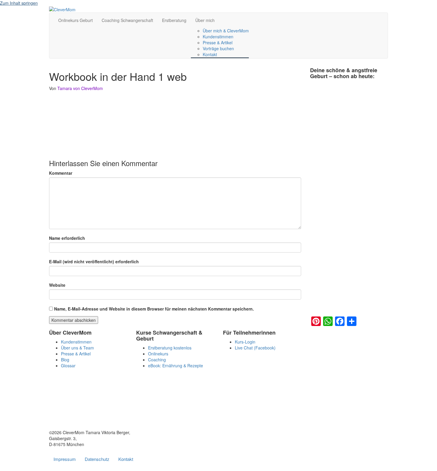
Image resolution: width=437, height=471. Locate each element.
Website (57, 285)
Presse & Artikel (217, 42)
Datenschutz (97, 459)
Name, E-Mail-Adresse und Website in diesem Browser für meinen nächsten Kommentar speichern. (154, 309)
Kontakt (210, 54)
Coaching (157, 360)
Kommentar (60, 173)
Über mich (205, 20)
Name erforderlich (67, 238)
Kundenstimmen (218, 37)
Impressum (65, 459)
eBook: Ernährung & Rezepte (175, 365)
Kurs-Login (245, 342)
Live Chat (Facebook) (255, 348)
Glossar (68, 365)
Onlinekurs (158, 354)
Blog (65, 360)
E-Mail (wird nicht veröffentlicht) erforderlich (94, 261)
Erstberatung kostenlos (169, 348)
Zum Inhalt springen (19, 3)
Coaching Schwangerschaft (127, 20)
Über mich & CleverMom (226, 31)
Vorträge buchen (218, 48)
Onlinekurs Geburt (75, 20)
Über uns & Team (77, 348)
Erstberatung (174, 20)
